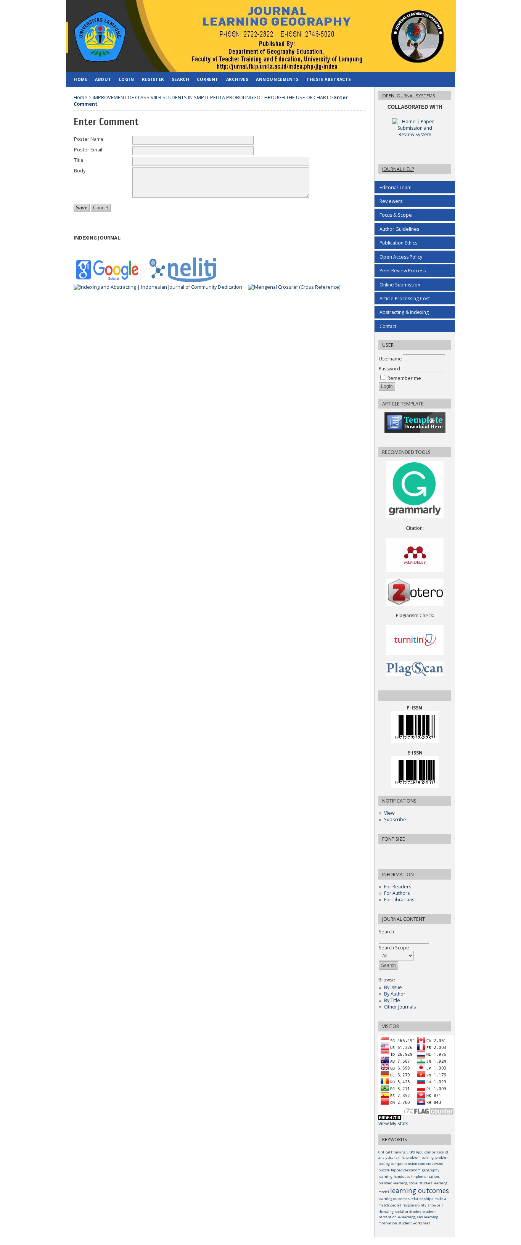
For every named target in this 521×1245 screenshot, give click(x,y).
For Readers (397, 886)
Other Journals (400, 1007)
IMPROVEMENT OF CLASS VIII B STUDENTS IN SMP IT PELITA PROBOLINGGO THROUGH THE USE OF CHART (211, 97)
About (103, 79)
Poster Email (88, 149)
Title (79, 160)
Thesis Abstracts (328, 79)
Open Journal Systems (408, 95)
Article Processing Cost (404, 298)
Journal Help (398, 169)
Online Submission (399, 284)
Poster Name (89, 139)
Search (180, 79)
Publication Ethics (398, 243)
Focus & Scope (395, 215)
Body (79, 170)
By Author (394, 994)
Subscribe (395, 819)
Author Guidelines (399, 229)
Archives (237, 79)
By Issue (393, 987)
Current (208, 79)
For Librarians (399, 899)
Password (389, 368)
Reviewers (390, 201)
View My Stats (393, 1123)
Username (390, 358)
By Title (392, 1000)
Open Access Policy (400, 257)
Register (153, 79)
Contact (387, 326)
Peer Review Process (402, 270)
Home (80, 79)
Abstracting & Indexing (404, 312)
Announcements (277, 79)
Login (126, 79)
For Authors (397, 893)
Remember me (404, 378)
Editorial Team (395, 187)
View (389, 813)
